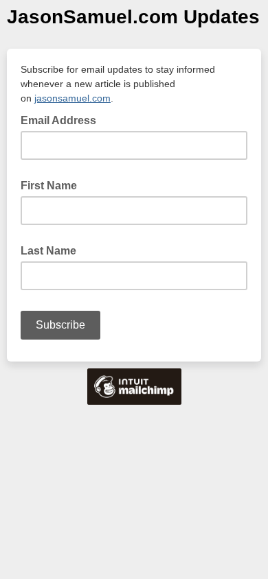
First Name (49, 185)
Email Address (62, 119)
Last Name (48, 251)
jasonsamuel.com (72, 98)
